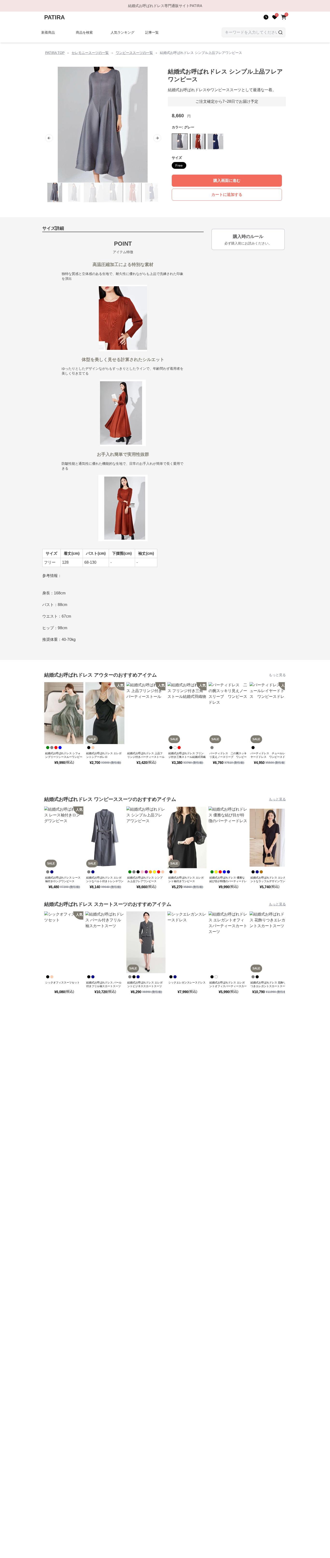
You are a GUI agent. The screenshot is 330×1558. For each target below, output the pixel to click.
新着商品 (48, 32)
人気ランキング (122, 32)
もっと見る (277, 675)
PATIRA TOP (55, 53)
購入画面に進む (226, 180)
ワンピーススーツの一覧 (134, 53)
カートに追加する (226, 194)
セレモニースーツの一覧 (90, 53)
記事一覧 (152, 32)
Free (179, 165)
